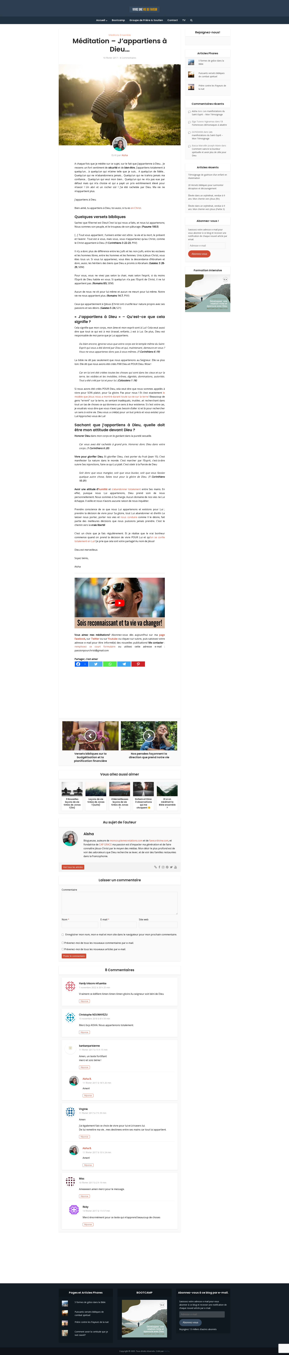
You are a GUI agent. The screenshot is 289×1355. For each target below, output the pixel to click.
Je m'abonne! (103, 60)
